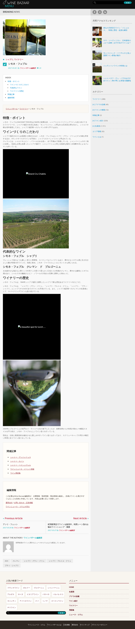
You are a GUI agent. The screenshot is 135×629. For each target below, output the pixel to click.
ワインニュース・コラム (36, 625)
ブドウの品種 (100, 104)
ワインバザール (12, 109)
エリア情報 (97, 131)
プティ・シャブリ (12, 565)
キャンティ (11, 601)
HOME (71, 587)
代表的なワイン (16, 88)
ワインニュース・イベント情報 (22, 469)
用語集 (71, 610)
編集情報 (11, 97)
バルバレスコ (58, 594)
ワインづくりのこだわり (19, 84)
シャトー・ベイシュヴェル (20, 465)
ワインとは (97, 137)
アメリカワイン (26, 601)
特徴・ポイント (14, 81)
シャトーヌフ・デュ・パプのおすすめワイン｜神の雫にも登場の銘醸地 (117, 79)
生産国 (97, 126)
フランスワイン (13, 588)
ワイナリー (18, 59)
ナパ (37, 601)
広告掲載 (66, 625)
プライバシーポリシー (99, 625)
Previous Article (13, 518)
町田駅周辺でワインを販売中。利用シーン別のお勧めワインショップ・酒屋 (68, 525)
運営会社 (9, 502)
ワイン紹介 (99, 120)
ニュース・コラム (76, 614)
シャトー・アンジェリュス (20, 457)
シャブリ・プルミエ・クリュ (60, 561)
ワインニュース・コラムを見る (18, 506)
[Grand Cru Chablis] (36, 223)
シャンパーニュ (54, 588)
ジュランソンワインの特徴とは (115, 66)
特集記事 (96, 115)
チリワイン (11, 607)
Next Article (81, 518)
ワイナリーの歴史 (17, 91)
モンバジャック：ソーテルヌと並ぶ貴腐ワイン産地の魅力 (117, 54)
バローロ (45, 594)
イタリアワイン (33, 594)
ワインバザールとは (54, 625)
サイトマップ (85, 625)
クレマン (16, 561)
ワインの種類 (100, 110)
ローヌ (20, 594)
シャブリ (9, 59)
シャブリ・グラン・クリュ (34, 561)
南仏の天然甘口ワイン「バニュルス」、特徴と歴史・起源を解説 (116, 29)
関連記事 (11, 94)
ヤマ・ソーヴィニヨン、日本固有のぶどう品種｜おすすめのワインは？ (117, 41)
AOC (6, 561)
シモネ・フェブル (17, 63)
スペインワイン (57, 601)
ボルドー (26, 588)
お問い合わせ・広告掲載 (23, 502)
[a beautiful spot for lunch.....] (32, 393)
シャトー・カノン (17, 461)
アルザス (10, 594)
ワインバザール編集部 (28, 68)
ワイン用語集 (15, 473)
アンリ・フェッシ (10, 524)
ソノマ (45, 601)
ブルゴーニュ (39, 588)
